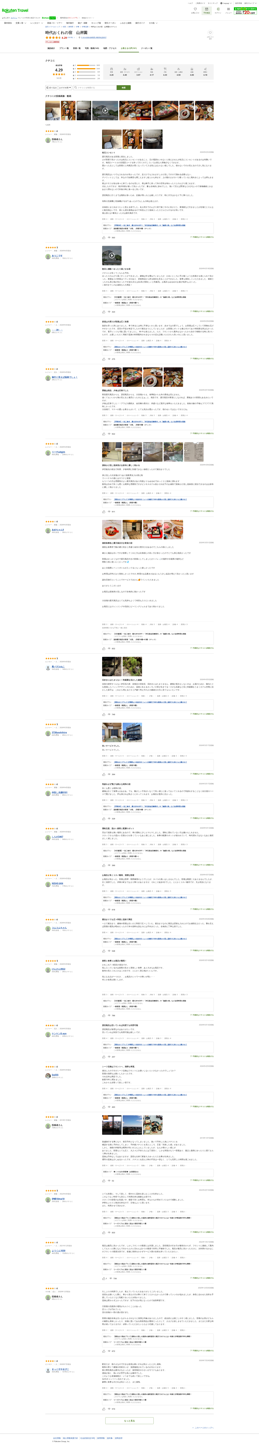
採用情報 (101, 1438)
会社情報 (57, 1438)
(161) (129, 48)
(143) (92, 48)
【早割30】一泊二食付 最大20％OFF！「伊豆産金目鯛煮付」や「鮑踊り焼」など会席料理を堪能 (149, 225)
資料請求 (118, 1438)
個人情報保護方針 (70, 1438)
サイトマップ (213, 3)
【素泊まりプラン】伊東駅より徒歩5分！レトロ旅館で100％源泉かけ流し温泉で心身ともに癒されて (150, 347)
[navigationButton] (209, 109)
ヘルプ (190, 3)
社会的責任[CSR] (87, 1438)
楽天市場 (238, 3)
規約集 (110, 1438)
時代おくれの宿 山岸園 (66, 32)
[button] (52, 110)
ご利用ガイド (200, 3)
